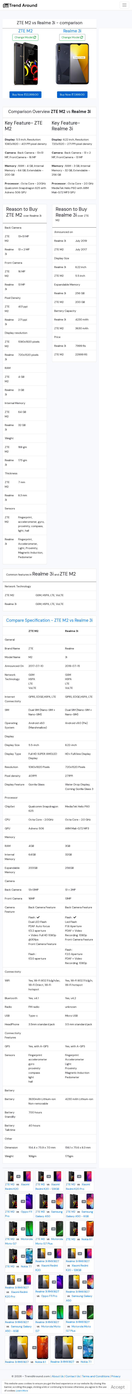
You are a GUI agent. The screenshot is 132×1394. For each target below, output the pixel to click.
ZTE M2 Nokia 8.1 (79, 1239)
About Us (58, 1376)
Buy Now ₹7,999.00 (72, 94)
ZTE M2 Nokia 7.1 (18, 1266)
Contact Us (73, 1376)
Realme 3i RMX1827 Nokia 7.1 (71, 1362)
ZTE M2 (25, 31)
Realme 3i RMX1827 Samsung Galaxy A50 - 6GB (18, 1326)
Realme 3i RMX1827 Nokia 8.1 (25, 1362)
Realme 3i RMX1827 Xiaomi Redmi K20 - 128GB (78, 1265)
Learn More (22, 1390)
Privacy (115, 1376)
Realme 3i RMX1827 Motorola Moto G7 (48, 1326)
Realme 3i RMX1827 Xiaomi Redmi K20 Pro (17, 1292)
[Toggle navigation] (124, 5)
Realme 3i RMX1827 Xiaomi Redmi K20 (47, 1265)
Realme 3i (72, 31)
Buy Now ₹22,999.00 (25, 94)
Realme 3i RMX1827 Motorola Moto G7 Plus (78, 1326)
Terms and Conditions (95, 1376)
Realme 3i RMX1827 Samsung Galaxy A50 (79, 1296)
